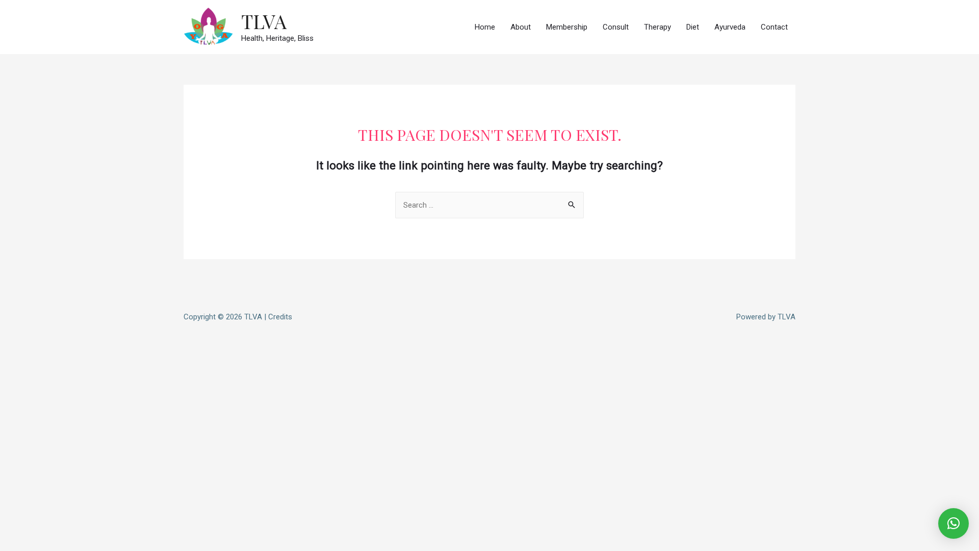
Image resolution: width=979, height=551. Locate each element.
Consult (616, 27)
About (520, 27)
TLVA (264, 21)
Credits (280, 316)
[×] (953, 523)
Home (485, 27)
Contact (774, 27)
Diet (692, 27)
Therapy (657, 27)
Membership (566, 27)
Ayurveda (729, 27)
